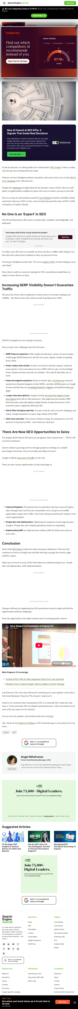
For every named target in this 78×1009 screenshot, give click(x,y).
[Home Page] (18, 3)
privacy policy (48, 816)
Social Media (32, 937)
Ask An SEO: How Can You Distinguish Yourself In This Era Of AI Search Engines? (39, 847)
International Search (61, 933)
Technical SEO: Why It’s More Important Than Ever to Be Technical (35, 679)
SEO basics (17, 549)
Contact (57, 981)
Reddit (56, 948)
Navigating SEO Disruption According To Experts (65, 846)
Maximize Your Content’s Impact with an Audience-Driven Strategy (35, 684)
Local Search (58, 926)
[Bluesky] (8, 949)
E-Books (5, 985)
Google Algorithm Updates (11, 992)
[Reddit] (18, 949)
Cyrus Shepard (45, 198)
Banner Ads (32, 981)
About (56, 977)
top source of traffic (26, 458)
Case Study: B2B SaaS (36, 977)
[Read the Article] (13, 836)
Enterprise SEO (59, 937)
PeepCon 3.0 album (26, 723)
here (51, 716)
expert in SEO (49, 262)
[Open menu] (4, 3)
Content (31, 933)
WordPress (32, 944)
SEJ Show (5, 988)
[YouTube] (13, 944)
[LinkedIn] (8, 944)
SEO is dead (55, 167)
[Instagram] (13, 949)
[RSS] (4, 953)
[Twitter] (4, 949)
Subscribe (57, 974)
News (30, 922)
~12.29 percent (58, 380)
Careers (6, 732)
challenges (17, 187)
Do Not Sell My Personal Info (64, 992)
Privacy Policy (59, 988)
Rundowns (5, 977)
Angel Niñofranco (32, 756)
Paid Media (32, 929)
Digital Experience (34, 940)
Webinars (5, 974)
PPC (55, 940)
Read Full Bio (12, 769)
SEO (14, 732)
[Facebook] (18, 944)
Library (4, 981)
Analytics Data (59, 944)
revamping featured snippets (40, 387)
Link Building (58, 922)
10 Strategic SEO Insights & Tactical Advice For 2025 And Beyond (11, 847)
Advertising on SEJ (34, 974)
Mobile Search (59, 929)
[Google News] (4, 944)
